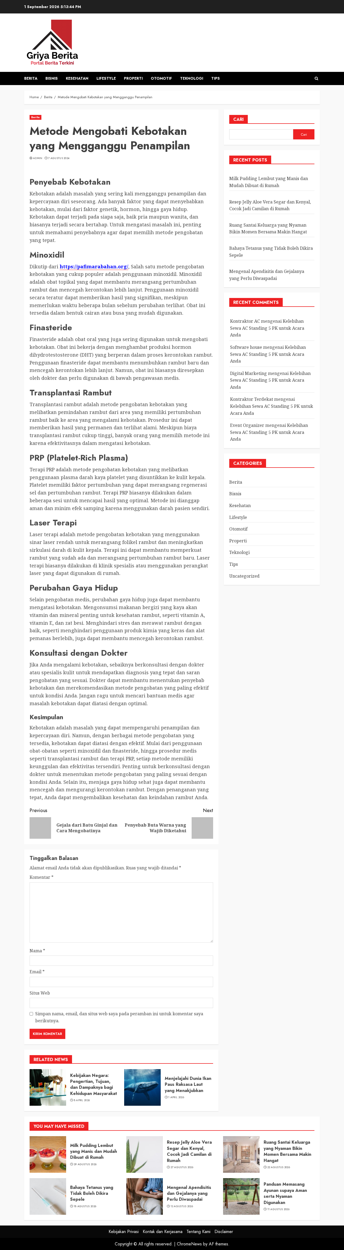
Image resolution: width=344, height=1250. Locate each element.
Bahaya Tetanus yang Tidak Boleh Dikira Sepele (91, 1193)
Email (37, 972)
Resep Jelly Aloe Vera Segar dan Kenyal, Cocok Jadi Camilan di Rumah (189, 1151)
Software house (246, 347)
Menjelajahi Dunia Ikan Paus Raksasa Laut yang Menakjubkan (188, 1084)
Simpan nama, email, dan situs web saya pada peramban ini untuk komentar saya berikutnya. (119, 1017)
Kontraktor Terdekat (251, 399)
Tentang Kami (198, 1231)
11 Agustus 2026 (278, 1209)
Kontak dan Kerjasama (162, 1231)
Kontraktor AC (245, 321)
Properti (133, 78)
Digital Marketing (248, 373)
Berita (30, 78)
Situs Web (40, 993)
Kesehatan (77, 78)
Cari (238, 119)
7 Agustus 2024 (58, 158)
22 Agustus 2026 (278, 1167)
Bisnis (51, 78)
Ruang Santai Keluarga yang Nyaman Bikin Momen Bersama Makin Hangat (268, 228)
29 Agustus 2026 (85, 1164)
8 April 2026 (82, 1100)
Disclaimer (223, 1231)
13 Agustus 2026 (182, 1206)
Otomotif (161, 78)
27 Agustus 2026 (182, 1167)
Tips (215, 78)
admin (37, 158)
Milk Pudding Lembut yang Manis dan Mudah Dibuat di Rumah (93, 1151)
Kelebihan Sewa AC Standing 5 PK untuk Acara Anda (267, 328)
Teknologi (191, 78)
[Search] (316, 78)
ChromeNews (189, 1244)
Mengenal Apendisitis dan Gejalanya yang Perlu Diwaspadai (189, 1193)
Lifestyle (106, 78)
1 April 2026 (176, 1097)
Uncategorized (244, 576)
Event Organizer (247, 425)
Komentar (41, 877)
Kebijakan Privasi (124, 1231)
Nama (37, 951)
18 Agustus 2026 (85, 1206)
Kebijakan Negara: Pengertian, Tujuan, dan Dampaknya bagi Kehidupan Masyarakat (93, 1084)
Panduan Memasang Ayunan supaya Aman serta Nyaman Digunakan (285, 1193)
